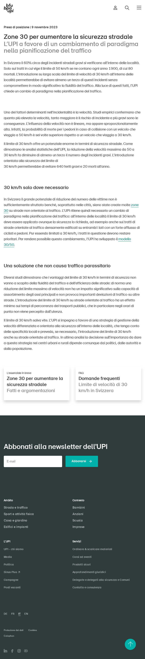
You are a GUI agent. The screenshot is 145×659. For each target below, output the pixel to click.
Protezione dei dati (13, 630)
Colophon (9, 635)
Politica (9, 564)
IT (19, 613)
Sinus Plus (10, 572)
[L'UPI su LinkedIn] (5, 650)
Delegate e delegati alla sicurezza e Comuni (101, 580)
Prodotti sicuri (81, 564)
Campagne (11, 580)
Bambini (78, 508)
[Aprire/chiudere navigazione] (139, 7)
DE (5, 613)
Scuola (77, 520)
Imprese (78, 527)
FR (13, 613)
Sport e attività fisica (19, 514)
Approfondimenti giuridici (89, 572)
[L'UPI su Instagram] (19, 651)
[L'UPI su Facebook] (12, 651)
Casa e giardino (15, 520)
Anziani (77, 514)
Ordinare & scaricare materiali (92, 549)
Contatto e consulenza (86, 587)
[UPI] (9, 8)
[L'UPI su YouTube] (26, 651)
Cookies (32, 630)
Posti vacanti (12, 587)
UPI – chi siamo (13, 549)
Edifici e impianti (16, 527)
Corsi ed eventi (82, 557)
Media (8, 557)
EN (26, 613)
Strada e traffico (16, 508)
